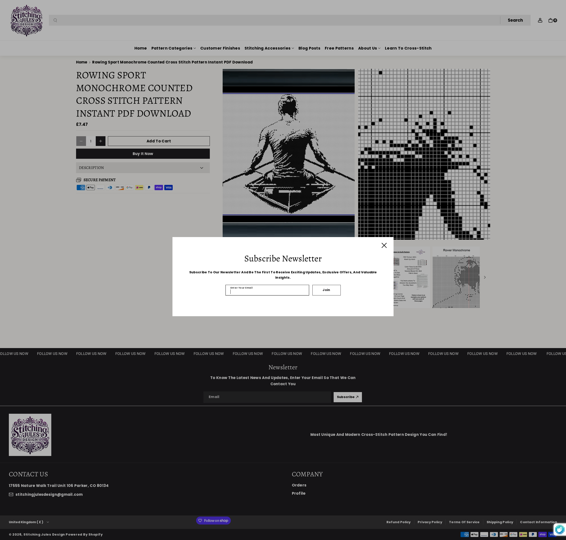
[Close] (384, 245)
